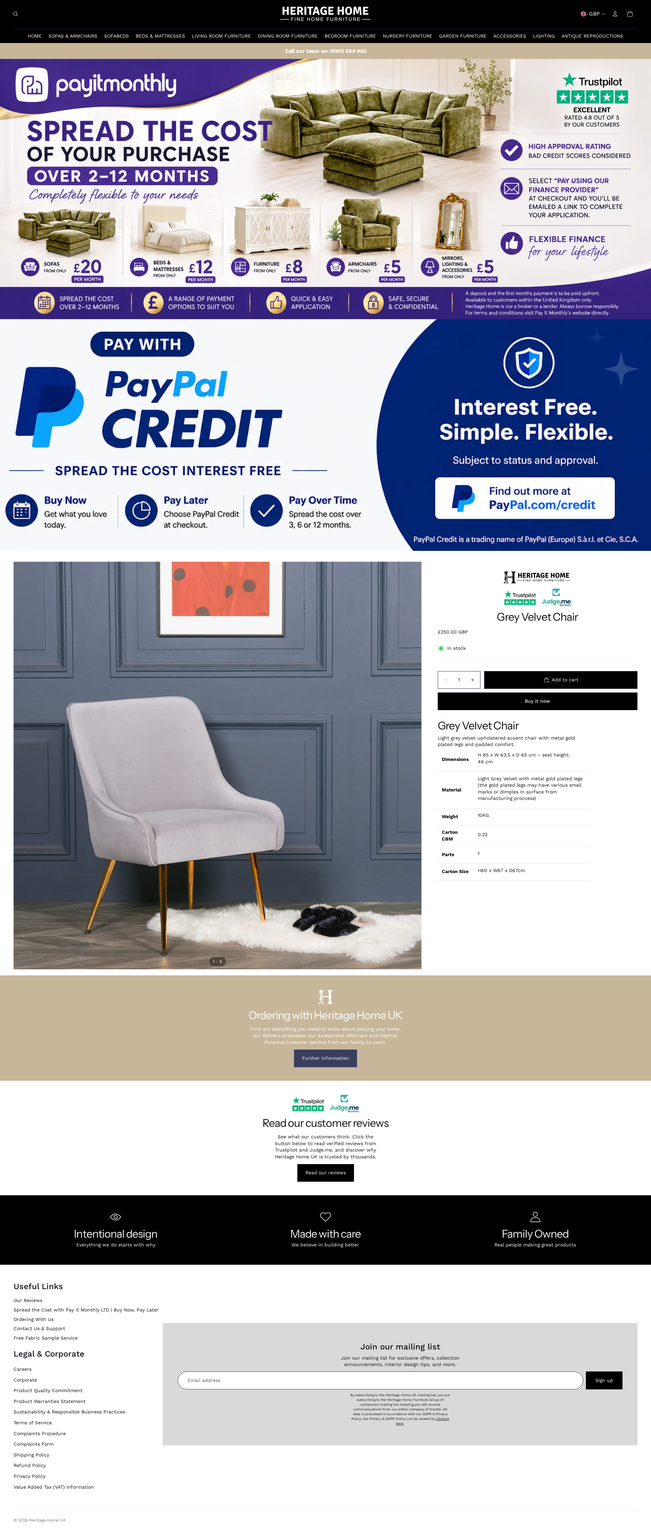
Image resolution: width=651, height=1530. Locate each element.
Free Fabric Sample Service (46, 1338)
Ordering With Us (34, 1319)
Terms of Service (33, 1422)
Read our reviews (325, 1172)
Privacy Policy (29, 1476)
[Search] (15, 13)
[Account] (615, 13)
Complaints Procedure (40, 1433)
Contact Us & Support (39, 1328)
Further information (325, 1058)
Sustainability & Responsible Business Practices (69, 1411)
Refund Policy (30, 1465)
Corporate (25, 1380)
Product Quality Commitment (48, 1390)
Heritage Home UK (47, 1520)
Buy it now (537, 701)
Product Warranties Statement (49, 1401)
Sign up (604, 1380)
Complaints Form (34, 1444)
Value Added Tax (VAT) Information (54, 1487)
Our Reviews (28, 1300)
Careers (23, 1369)
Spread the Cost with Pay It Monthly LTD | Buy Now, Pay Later (86, 1309)
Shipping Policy (31, 1454)
